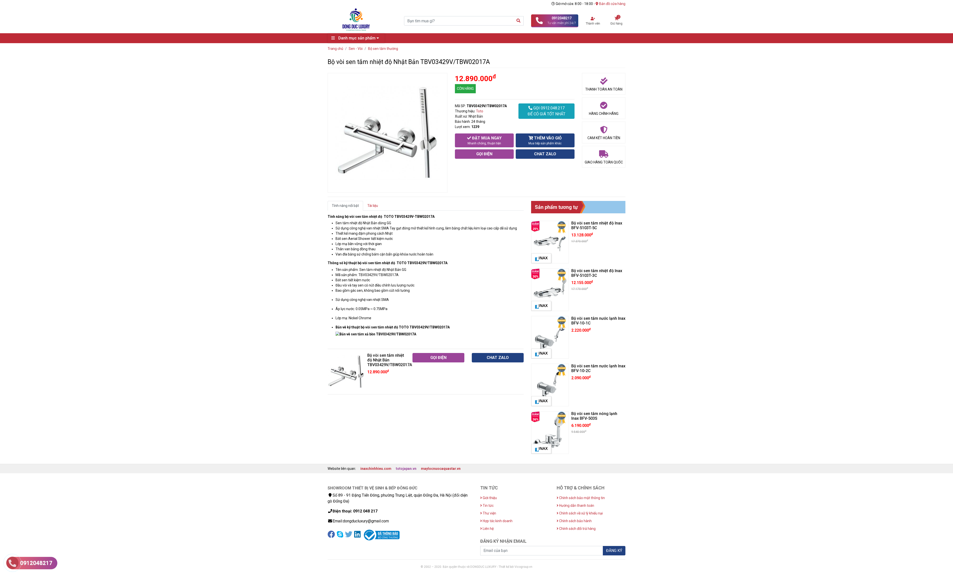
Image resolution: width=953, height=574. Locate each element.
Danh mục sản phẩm (356, 38)
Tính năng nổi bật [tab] (345, 206)
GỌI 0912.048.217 (546, 111)
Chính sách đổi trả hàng (577, 529)
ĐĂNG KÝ (614, 550)
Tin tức (488, 506)
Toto (479, 111)
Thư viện (489, 513)
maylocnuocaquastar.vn (441, 469)
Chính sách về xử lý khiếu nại (580, 513)
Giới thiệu (489, 498)
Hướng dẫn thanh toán (576, 506)
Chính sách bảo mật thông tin (581, 498)
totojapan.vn (406, 469)
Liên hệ (488, 529)
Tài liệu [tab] (372, 206)
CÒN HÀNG (465, 89)
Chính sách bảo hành (575, 521)
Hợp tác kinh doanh (497, 521)
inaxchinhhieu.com (375, 469)
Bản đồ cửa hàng (611, 4)
